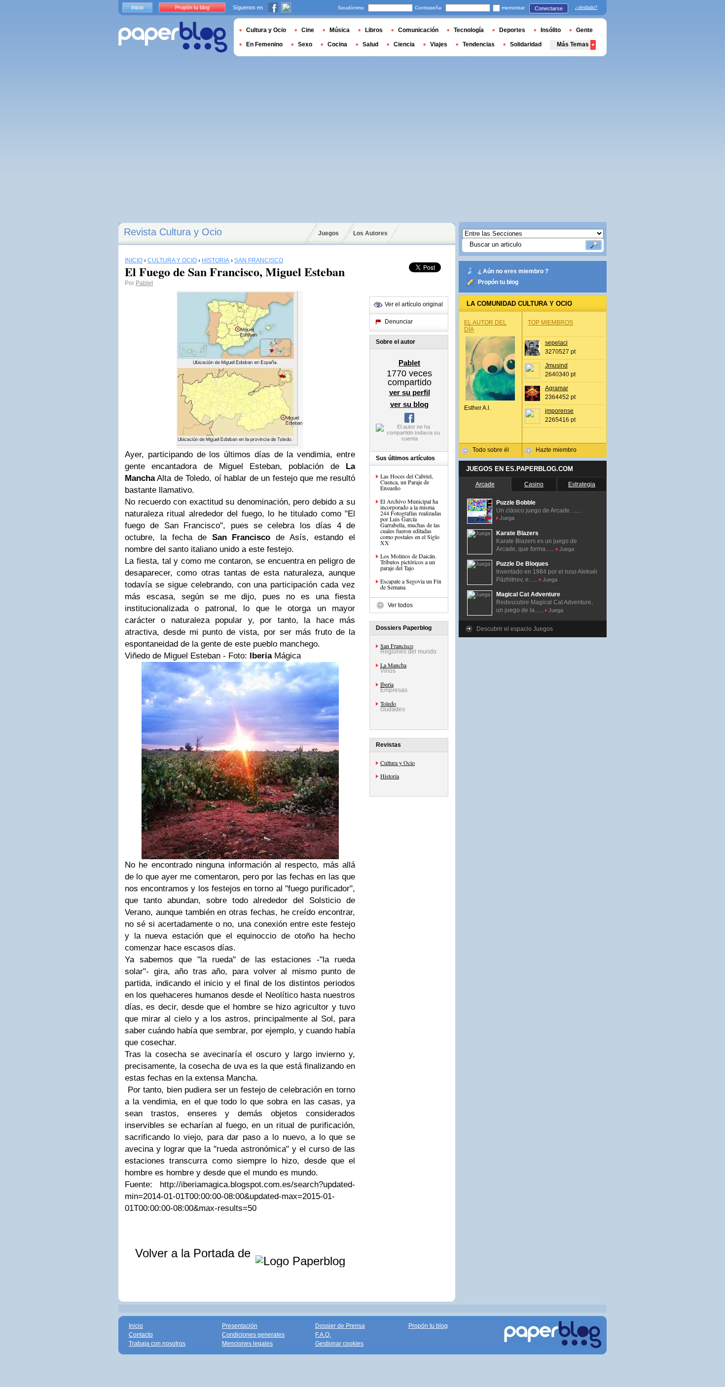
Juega (507, 518)
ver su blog (409, 404)
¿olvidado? (586, 7)
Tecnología (469, 30)
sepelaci (556, 342)
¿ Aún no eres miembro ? (513, 271)
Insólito (551, 30)
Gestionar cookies (339, 1343)
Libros (374, 30)
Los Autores (370, 233)
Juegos (328, 233)
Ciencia (404, 44)
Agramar (556, 388)
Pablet (144, 283)
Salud (370, 44)
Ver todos (400, 605)
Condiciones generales (253, 1334)
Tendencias (479, 44)
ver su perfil (409, 392)
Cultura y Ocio (397, 762)
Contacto (141, 1334)
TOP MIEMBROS (550, 322)
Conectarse (549, 8)
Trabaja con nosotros (157, 1343)
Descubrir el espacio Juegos (514, 628)
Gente (584, 30)
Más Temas (573, 44)
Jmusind (556, 365)
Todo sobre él (490, 449)
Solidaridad (526, 44)
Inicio (137, 7)
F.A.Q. (323, 1334)
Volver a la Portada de (194, 1253)
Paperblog (172, 37)
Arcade (485, 484)
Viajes (438, 44)
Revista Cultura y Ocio (173, 231)
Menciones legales (247, 1343)
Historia (389, 776)
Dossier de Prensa (340, 1325)
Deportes (512, 30)
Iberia (387, 684)
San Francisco (396, 646)
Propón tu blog (498, 282)
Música (339, 30)
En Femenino (264, 44)
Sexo (305, 44)
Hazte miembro (556, 449)
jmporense (559, 410)
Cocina (337, 44)
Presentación (239, 1325)
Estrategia (581, 484)
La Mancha (393, 665)
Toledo (388, 703)
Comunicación (418, 30)
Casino (534, 484)
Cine (307, 30)
